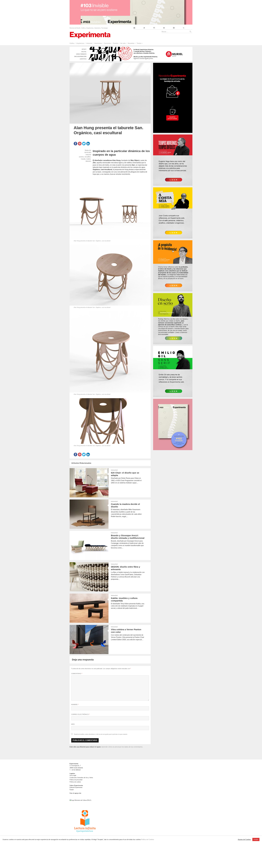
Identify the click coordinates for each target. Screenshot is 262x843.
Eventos (115, 43)
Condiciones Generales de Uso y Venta (81, 777)
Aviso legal (73, 775)
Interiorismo (98, 43)
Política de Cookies (147, 839)
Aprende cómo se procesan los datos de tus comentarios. (122, 747)
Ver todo (123, 43)
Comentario (76, 673)
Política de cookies (75, 782)
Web (73, 724)
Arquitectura (80, 43)
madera (88, 159)
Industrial (89, 43)
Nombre (75, 704)
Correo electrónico (80, 714)
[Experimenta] (90, 34)
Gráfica (72, 43)
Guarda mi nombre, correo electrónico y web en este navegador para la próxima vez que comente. (101, 734)
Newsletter (131, 43)
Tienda (139, 43)
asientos (81, 157)
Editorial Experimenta (76, 787)
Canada (83, 159)
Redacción (88, 150)
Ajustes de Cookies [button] (244, 839)
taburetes (88, 161)
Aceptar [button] (256, 839)
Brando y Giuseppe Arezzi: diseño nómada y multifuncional (127, 536)
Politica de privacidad (76, 780)
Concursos (107, 43)
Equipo (72, 789)
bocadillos (88, 157)
